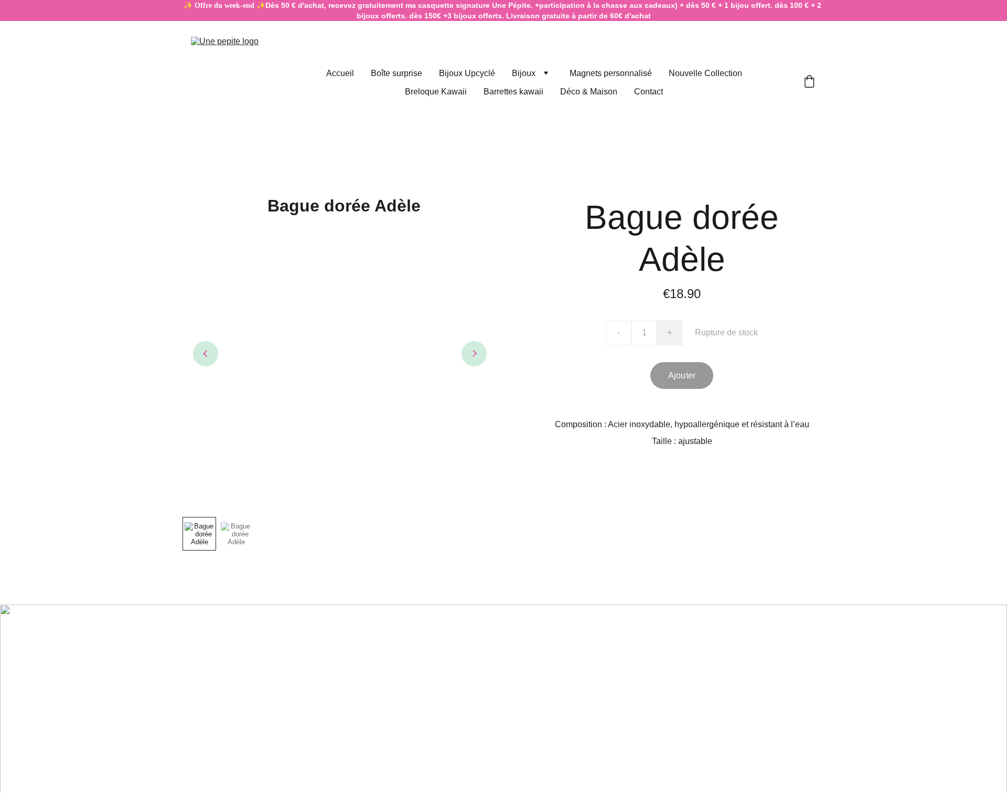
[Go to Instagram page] (452, 646)
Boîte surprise (396, 73)
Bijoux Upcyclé (467, 73)
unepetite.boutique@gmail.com (240, 679)
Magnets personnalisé (611, 73)
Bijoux (523, 73)
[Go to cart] (809, 82)
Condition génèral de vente (266, 626)
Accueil (340, 73)
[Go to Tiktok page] (519, 646)
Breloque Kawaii (436, 91)
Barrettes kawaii (513, 91)
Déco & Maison (588, 91)
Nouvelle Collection (705, 73)
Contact (648, 91)
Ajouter (681, 375)
